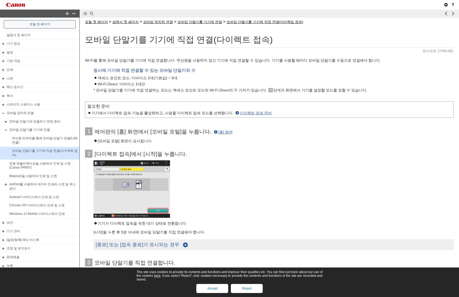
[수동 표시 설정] (446, 5)
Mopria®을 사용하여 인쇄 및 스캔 (33, 176)
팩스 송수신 (15, 87)
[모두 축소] (74, 13)
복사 (10, 96)
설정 (10, 52)
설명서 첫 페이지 (19, 35)
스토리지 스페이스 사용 (23, 104)
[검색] (92, 13)
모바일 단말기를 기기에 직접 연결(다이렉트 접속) (265, 22)
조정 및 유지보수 (19, 248)
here (157, 276)
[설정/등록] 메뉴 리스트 (23, 240)
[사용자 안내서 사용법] (453, 5)
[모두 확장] (67, 13)
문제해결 (13, 257)
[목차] (85, 13)
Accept (212, 288)
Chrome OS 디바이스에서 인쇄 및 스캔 (37, 205)
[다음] (453, 13)
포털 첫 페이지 (39, 24)
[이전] (446, 13)
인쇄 (10, 70)
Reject (247, 288)
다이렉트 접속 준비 (256, 113)
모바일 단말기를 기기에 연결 (29, 130)
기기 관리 (13, 231)
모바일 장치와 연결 (20, 113)
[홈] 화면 (225, 132)
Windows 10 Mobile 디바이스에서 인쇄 (37, 214)
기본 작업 (13, 61)
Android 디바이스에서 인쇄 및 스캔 (34, 197)
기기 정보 (13, 43)
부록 (10, 266)
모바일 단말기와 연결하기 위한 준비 (34, 121)
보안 (10, 222)
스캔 (10, 78)
